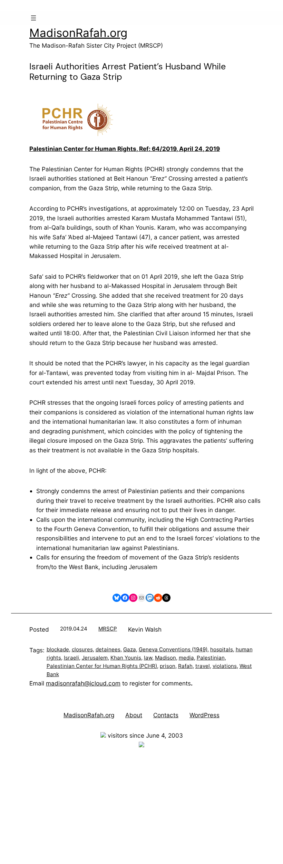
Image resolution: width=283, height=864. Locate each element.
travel (202, 666)
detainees (108, 649)
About (133, 715)
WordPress (204, 715)
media (186, 657)
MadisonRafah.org (78, 33)
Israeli (71, 657)
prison (167, 666)
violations (225, 666)
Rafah (185, 666)
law (148, 657)
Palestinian (211, 657)
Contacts (165, 715)
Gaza (129, 649)
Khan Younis (125, 657)
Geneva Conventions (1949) (173, 649)
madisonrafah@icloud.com (83, 683)
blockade (58, 649)
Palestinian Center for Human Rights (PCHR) (102, 666)
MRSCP (107, 628)
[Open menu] (33, 18)
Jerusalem (95, 657)
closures (82, 649)
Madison (165, 657)
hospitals (221, 649)
